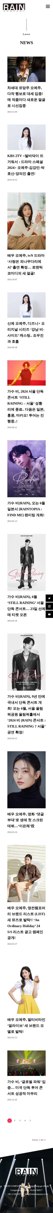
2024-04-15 (12, 738)
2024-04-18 (12, 621)
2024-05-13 (12, 521)
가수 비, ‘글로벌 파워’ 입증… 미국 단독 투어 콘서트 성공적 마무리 (26, 1088)
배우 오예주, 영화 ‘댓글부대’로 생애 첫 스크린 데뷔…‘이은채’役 (25, 820)
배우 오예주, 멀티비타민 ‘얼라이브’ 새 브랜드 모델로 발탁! (26, 1026)
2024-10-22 (12, 180)
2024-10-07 (12, 279)
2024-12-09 (12, 112)
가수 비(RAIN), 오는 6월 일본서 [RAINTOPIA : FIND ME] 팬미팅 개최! (26, 509)
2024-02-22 (12, 1038)
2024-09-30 (12, 347)
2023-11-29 (12, 1100)
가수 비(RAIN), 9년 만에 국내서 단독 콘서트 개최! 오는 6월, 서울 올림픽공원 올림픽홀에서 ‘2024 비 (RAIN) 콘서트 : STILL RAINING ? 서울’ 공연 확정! (26, 714)
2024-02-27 (12, 944)
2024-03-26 (12, 832)
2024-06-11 (12, 427)
